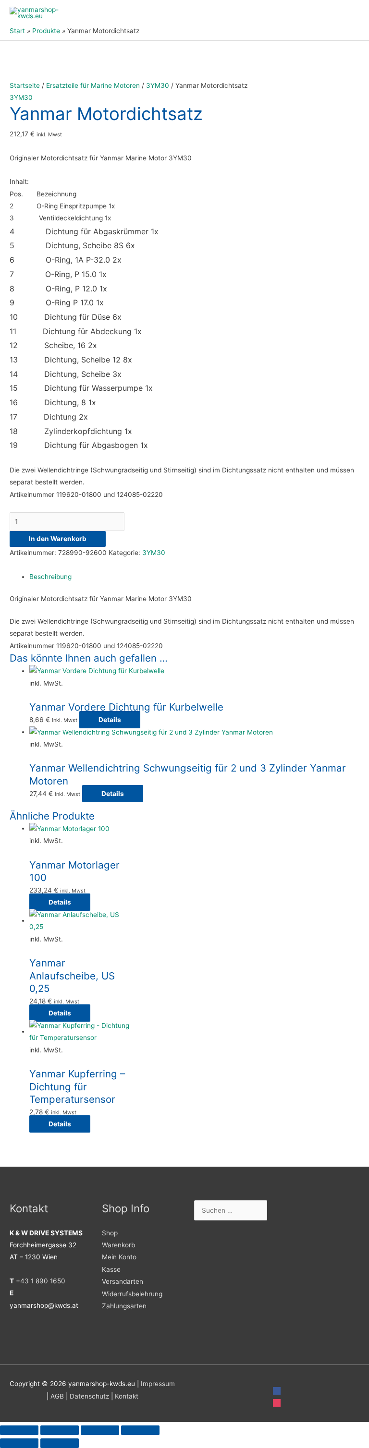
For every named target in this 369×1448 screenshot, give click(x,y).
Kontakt (126, 1396)
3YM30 (157, 85)
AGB (57, 1396)
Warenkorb (118, 1245)
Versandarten (122, 1281)
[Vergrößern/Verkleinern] (19, 1430)
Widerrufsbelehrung (132, 1294)
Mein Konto (119, 1257)
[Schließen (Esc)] (140, 1430)
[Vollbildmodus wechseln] (59, 1430)
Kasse (111, 1269)
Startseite (25, 85)
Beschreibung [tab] (50, 576)
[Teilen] (100, 1430)
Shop (110, 1233)
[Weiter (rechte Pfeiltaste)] (59, 1443)
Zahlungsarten (124, 1306)
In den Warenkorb (57, 539)
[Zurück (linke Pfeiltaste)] (19, 1443)
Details (109, 720)
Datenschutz (89, 1396)
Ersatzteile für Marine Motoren (93, 85)
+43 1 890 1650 (40, 1281)
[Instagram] (277, 1402)
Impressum (158, 1384)
